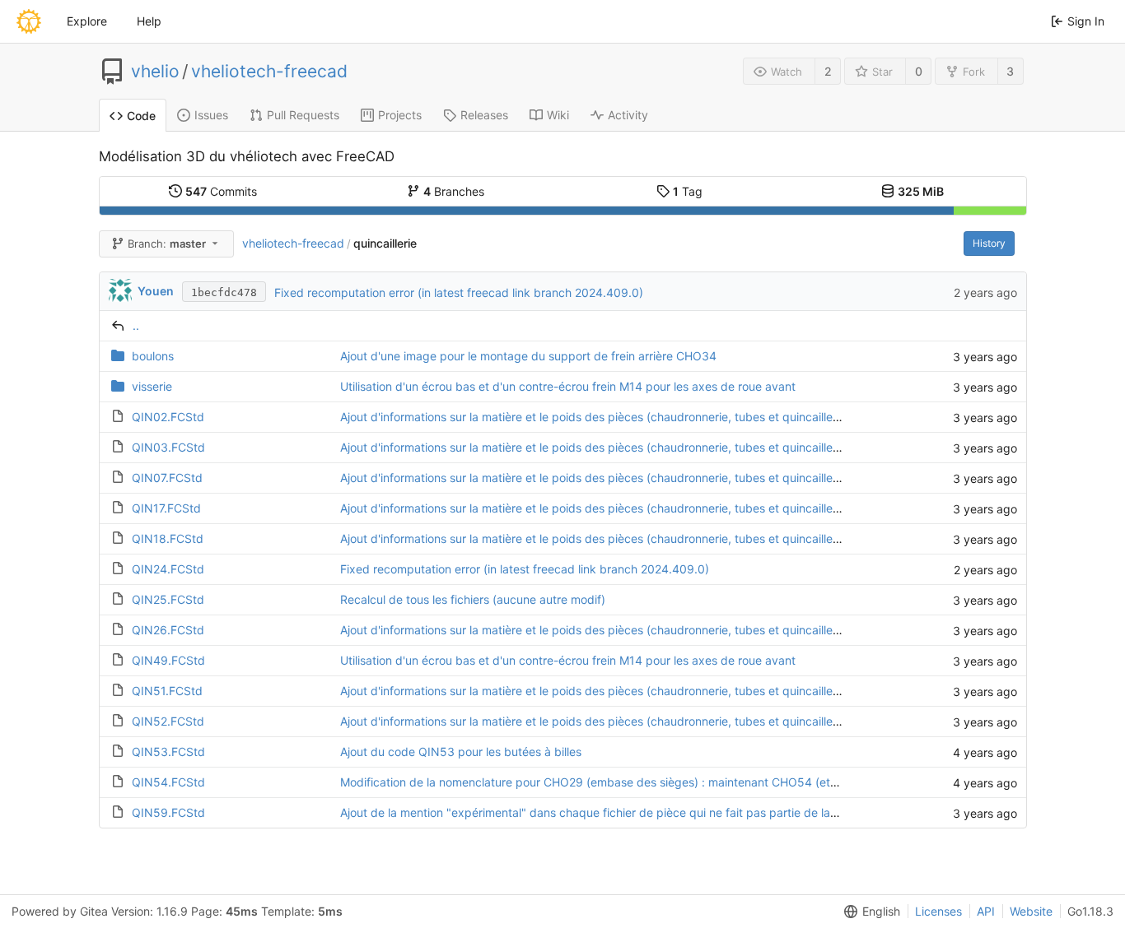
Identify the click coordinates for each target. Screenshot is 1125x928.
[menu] (869, 911)
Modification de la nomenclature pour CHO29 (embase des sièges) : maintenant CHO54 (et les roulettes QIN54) (641, 782)
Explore (87, 21)
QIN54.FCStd (168, 782)
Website (1031, 911)
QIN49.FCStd (168, 660)
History (989, 243)
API (986, 911)
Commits (221, 191)
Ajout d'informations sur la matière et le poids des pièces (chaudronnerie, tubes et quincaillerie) (595, 417)
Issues (211, 115)
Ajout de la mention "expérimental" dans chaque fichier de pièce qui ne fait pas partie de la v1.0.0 (603, 812)
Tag (688, 191)
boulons (153, 356)
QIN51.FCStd (167, 691)
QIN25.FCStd (168, 599)
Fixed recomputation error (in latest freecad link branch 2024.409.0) (458, 292)
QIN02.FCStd (168, 417)
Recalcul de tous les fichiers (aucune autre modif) (472, 599)
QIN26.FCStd (168, 630)
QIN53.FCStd (168, 752)
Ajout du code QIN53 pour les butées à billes (460, 752)
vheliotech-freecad (269, 71)
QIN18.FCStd (167, 538)
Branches (453, 191)
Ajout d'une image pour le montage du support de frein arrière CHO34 (528, 356)
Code (141, 116)
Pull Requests (303, 115)
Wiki (558, 115)
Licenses (938, 911)
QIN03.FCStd (168, 447)
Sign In (1085, 21)
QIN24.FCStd (168, 569)
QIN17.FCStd (166, 508)
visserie (152, 386)
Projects (400, 115)
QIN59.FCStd (168, 812)
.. (136, 325)
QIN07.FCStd (167, 478)
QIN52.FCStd (168, 721)
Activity (628, 115)
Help (149, 21)
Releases (484, 115)
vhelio (155, 71)
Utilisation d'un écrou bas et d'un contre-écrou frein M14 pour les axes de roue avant (568, 386)
